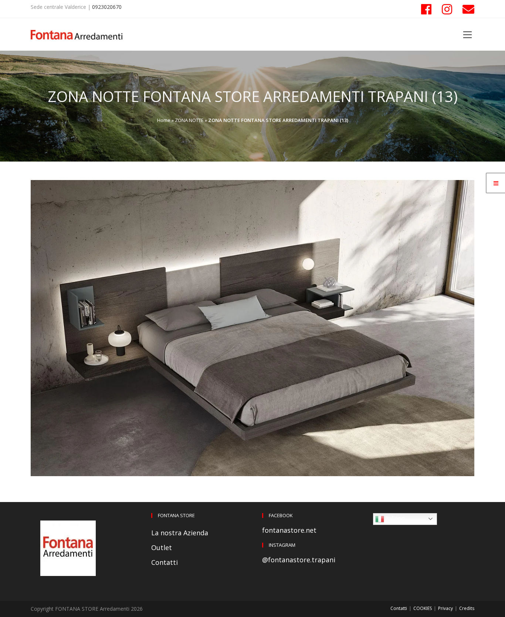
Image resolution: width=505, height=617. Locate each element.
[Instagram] (447, 9)
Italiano (394, 518)
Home (163, 120)
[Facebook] (426, 9)
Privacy (445, 608)
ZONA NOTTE (189, 120)
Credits (466, 608)
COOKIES (422, 608)
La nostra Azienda (179, 532)
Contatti (164, 562)
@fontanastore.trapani (298, 559)
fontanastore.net (289, 530)
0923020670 (107, 6)
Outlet (161, 547)
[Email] (465, 9)
